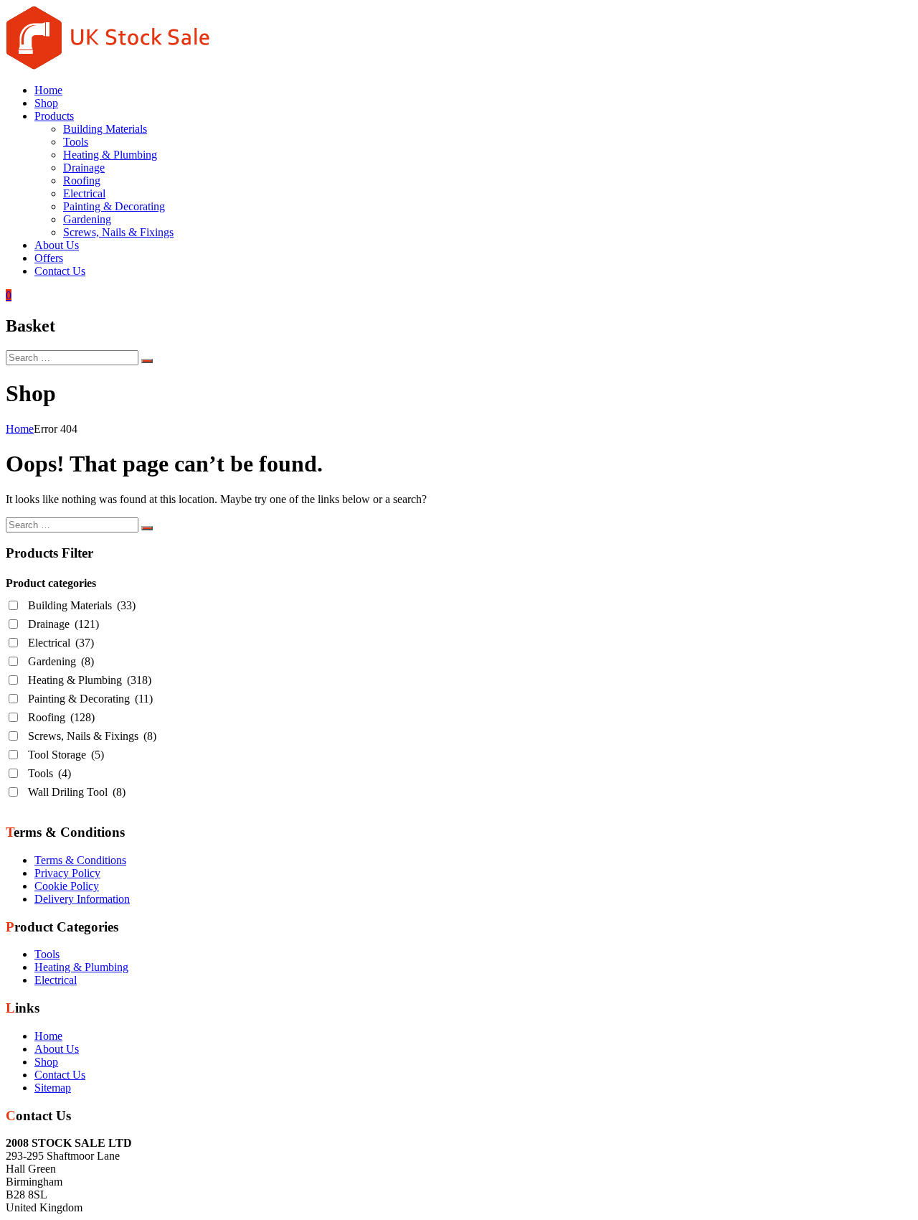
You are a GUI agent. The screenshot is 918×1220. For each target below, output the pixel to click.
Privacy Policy (67, 873)
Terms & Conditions (80, 860)
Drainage (84, 167)
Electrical (84, 193)
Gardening (87, 219)
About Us (56, 245)
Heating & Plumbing (110, 155)
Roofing (81, 180)
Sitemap (52, 1087)
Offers (48, 258)
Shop (46, 103)
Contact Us (59, 271)
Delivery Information (82, 899)
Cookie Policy (66, 886)
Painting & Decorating (114, 206)
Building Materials (105, 129)
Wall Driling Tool (77, 792)
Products (54, 116)
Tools (75, 142)
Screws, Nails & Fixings (118, 232)
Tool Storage (66, 755)
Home (48, 90)
